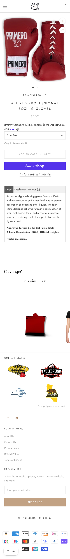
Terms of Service (13, 460)
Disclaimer (20, 189)
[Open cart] (65, 6)
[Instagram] (16, 418)
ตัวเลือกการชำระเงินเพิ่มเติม (35, 174)
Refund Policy (11, 454)
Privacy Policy (11, 448)
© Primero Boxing (35, 518)
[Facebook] (8, 418)
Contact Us (10, 442)
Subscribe (35, 502)
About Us (9, 436)
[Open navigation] (5, 6)
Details (9, 189)
